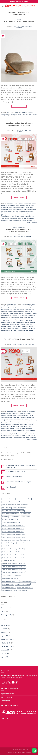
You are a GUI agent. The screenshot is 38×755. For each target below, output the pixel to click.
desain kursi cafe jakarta (19, 507)
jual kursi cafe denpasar (18, 317)
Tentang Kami (6, 701)
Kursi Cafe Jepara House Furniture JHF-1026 (13, 563)
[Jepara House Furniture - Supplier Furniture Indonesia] (20, 6)
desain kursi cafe (13, 207)
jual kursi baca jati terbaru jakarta (10, 540)
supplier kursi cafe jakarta (8, 587)
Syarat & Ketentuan (7, 694)
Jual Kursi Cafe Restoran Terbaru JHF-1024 (12, 321)
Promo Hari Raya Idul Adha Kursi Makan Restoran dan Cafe (19, 230)
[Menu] (2, 6)
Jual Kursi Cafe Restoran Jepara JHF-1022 (13, 549)
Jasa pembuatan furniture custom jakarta (13, 528)
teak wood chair (11, 116)
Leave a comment (32, 116)
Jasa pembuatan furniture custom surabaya (13, 537)
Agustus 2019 (5, 650)
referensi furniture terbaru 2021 (10, 581)
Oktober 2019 (5, 643)
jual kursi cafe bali (10, 215)
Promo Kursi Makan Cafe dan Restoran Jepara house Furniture (21, 466)
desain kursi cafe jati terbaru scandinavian (13, 510)
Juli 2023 (4, 629)
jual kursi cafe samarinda (22, 322)
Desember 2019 (6, 639)
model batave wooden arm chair (18, 330)
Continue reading (19, 106)
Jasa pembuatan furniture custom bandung (13, 525)
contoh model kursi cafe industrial (10, 306)
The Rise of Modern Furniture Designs (19, 21)
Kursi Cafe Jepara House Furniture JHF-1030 (13, 328)
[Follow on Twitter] (9, 682)
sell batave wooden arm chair (18, 220)
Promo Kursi (19, 121)
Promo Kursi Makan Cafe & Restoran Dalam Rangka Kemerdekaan (19, 124)
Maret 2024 (5, 625)
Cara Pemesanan (7, 697)
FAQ (27, 750)
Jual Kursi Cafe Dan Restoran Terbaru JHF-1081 (21, 216)
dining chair (4, 211)
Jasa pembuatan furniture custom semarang (13, 534)
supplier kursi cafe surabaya (9, 590)
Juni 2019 (4, 653)
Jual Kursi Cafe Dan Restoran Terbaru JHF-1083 (13, 218)
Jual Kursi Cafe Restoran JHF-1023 (25, 319)
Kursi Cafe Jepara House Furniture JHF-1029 (23, 326)
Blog (16, 750)
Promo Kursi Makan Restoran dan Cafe (19, 339)
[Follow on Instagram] (6, 682)
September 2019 (6, 646)
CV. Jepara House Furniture (26, 236)
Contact (22, 750)
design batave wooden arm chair (17, 209)
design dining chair (31, 209)
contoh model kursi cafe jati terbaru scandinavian (15, 504)
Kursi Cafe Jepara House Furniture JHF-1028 (13, 566)
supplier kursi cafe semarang (24, 587)
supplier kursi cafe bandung (22, 584)
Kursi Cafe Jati (11, 487)
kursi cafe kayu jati (30, 328)
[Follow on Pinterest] (16, 682)
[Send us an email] (13, 682)
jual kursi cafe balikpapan (22, 215)
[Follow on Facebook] (3, 682)
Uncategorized (6, 615)
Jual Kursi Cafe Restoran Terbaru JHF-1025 (13, 557)
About (12, 750)
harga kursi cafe (25, 516)
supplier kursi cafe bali (8, 584)
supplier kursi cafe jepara (14, 476)
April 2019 (4, 657)
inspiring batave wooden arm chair (10, 213)
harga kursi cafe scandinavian (17, 114)
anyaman (20, 203)
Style (19, 19)
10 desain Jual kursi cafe (8, 498)
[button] (34, 750)
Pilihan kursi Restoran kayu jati (16, 471)
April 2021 (4, 636)
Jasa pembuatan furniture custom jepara (12, 531)
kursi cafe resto (5, 330)
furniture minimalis (13, 211)
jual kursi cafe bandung (23, 543)
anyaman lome (27, 203)
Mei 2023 (4, 632)
